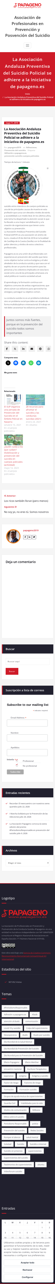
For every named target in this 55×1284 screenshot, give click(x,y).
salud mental (32, 1137)
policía (35, 1123)
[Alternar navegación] (27, 45)
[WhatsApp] (49, 349)
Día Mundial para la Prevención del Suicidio (23, 1055)
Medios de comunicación (15, 1110)
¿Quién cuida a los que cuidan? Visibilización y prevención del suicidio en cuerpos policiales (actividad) (13, 455)
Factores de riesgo (32, 1082)
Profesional (28, 761)
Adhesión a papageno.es (15, 153)
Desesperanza (10, 1035)
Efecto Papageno (11, 1062)
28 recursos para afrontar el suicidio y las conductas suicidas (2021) (34, 412)
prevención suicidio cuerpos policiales (21, 156)
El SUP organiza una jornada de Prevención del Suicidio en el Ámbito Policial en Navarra (13, 414)
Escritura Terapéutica (36, 1069)
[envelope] (32, 349)
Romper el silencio (12, 1137)
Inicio (27, 93)
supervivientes (35, 1151)
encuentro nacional (13, 1069)
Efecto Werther (32, 1062)
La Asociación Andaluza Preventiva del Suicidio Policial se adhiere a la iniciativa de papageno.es (29, 98)
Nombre (14, 733)
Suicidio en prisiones (13, 1151)
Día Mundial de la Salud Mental (18, 1041)
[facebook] (7, 349)
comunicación (31, 1021)
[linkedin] (23, 349)
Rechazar (27, 1270)
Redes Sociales (37, 1130)
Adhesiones (31, 147)
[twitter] (15, 349)
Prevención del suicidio (15, 150)
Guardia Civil (9, 1103)
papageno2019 (14, 147)
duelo (25, 1035)
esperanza (8, 1075)
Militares (36, 1110)
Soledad (7, 1144)
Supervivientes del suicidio (16, 1157)
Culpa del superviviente (37, 1028)
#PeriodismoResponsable (15, 1007)
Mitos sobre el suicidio (14, 1116)
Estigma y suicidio (40, 1075)
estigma (22, 1075)
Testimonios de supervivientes (18, 1164)
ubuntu (40, 1164)
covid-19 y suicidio (12, 1028)
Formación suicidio (28, 1089)
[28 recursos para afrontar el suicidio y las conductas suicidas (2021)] (35, 399)
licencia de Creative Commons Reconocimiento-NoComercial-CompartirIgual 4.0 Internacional (26, 955)
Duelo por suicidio (41, 1035)
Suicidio (20, 1144)
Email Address (18, 717)
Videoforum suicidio (13, 1171)
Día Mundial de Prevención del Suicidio (21, 1048)
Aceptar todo (27, 1262)
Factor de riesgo (11, 1082)
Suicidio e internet (38, 1144)
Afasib (34, 1014)
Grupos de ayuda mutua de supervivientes (23, 1096)
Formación (9, 1089)
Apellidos (15, 747)
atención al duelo (12, 1021)
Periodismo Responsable (15, 1123)
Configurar (27, 1277)
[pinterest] (40, 349)
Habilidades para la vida (32, 1103)
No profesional (30, 766)
